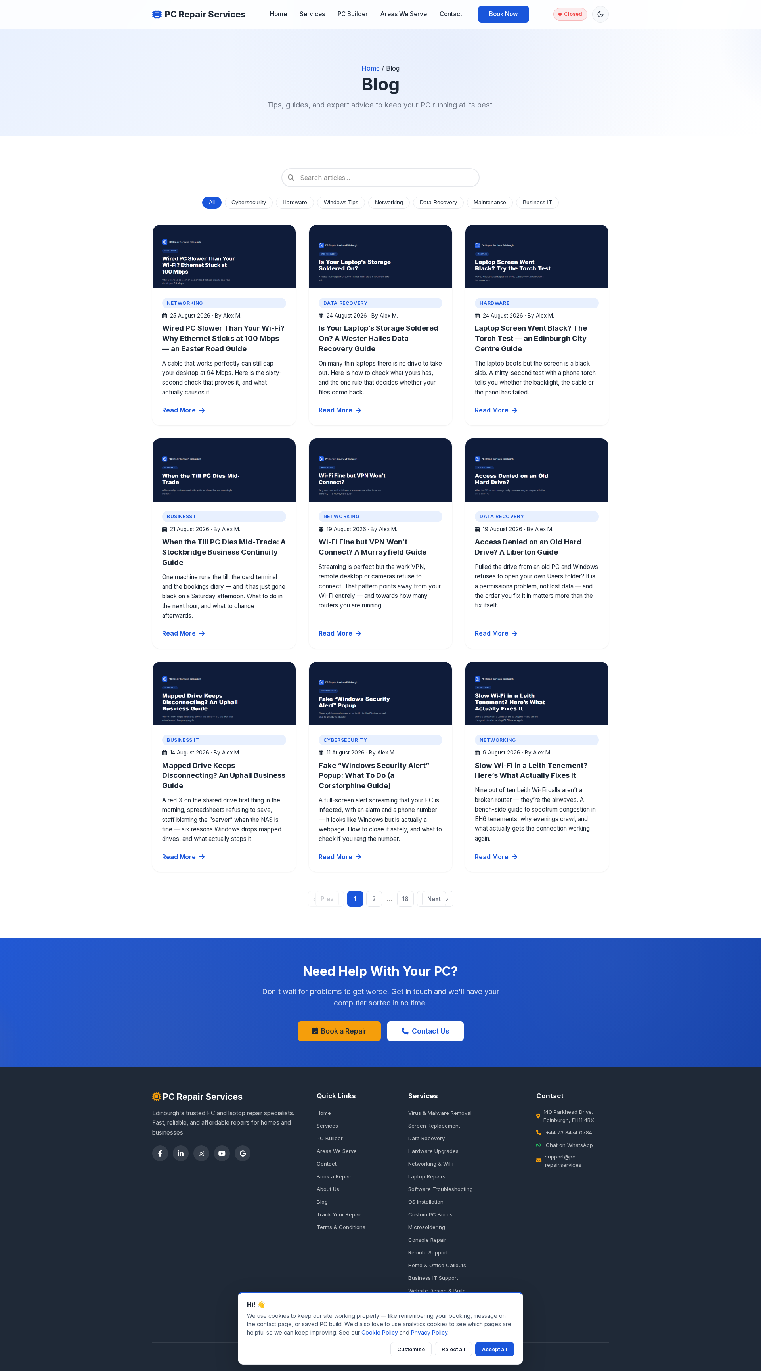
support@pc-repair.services (563, 1160)
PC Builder (353, 14)
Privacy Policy (429, 1332)
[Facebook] (160, 1153)
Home (278, 14)
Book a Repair (344, 1031)
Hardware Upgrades (433, 1151)
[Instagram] (201, 1153)
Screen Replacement (434, 1125)
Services (312, 14)
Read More (179, 410)
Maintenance (490, 202)
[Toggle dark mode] (600, 14)
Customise (411, 1349)
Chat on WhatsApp (569, 1145)
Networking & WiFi (430, 1163)
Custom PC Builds (430, 1214)
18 (405, 899)
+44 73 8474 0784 (569, 1132)
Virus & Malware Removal (440, 1113)
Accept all (494, 1349)
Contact (451, 14)
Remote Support (428, 1252)
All (212, 202)
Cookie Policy (379, 1332)
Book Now (503, 14)
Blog (322, 1202)
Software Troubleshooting (440, 1189)
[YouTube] (222, 1153)
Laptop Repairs (427, 1176)
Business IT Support (433, 1278)
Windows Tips (341, 202)
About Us (328, 1189)
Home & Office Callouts (437, 1265)
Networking (389, 202)
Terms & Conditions (341, 1227)
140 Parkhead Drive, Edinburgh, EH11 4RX (568, 1116)
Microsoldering (426, 1227)
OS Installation (426, 1202)
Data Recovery (438, 202)
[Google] (242, 1153)
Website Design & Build (437, 1290)
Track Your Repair (339, 1214)
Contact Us (430, 1031)
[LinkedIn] (181, 1153)
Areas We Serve (403, 14)
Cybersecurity (248, 202)
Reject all (453, 1349)
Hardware (295, 202)
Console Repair (427, 1240)
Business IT (537, 202)
